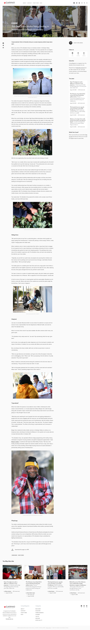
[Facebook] (74, 3)
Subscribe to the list (80, 67)
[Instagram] (76, 3)
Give (22, 614)
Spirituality (39, 620)
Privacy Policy (48, 627)
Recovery (38, 609)
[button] (82, 3)
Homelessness (14, 555)
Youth (37, 616)
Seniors (38, 618)
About (22, 609)
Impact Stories (14, 23)
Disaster (38, 610)
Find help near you (9, 619)
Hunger (38, 614)
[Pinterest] (79, 3)
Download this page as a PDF (22, 549)
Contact (23, 610)
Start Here (24, 612)
